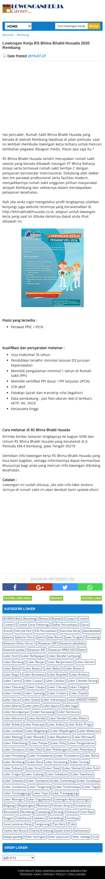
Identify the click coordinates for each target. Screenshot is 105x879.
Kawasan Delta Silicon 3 (19, 643)
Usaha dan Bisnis (15, 830)
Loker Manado (35, 737)
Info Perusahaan (45, 631)
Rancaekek (10, 812)
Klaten (81, 650)
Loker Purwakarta (40, 755)
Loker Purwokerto (68, 755)
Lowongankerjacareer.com (64, 871)
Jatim (40, 637)
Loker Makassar (89, 731)
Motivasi (42, 805)
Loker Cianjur (33, 681)
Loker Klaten (79, 718)
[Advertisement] (52, 97)
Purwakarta (81, 805)
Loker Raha (90, 755)
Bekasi (43, 618)
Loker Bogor (11, 674)
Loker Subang (34, 774)
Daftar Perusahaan (65, 625)
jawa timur (63, 830)
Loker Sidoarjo (13, 768)
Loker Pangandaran (81, 743)
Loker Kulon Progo (79, 724)
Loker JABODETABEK (82, 699)
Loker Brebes (79, 674)
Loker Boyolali (57, 674)
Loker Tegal (91, 787)
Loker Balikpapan (33, 656)
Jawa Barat (54, 637)
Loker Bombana (34, 674)
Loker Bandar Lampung (64, 656)
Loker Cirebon (57, 693)
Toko (72, 824)
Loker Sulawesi (13, 781)
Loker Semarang (56, 762)
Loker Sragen (12, 774)
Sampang (43, 812)
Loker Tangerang (40, 787)
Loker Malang (12, 737)
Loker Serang (80, 762)
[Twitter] (65, 587)
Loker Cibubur (54, 681)
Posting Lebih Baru (17, 598)
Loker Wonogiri (13, 799)
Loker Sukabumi (57, 774)
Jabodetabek (91, 631)
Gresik (7, 631)
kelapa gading (12, 837)
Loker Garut (11, 699)
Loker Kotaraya (34, 724)
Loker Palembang (15, 743)
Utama (34, 830)
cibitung (47, 830)
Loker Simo (33, 768)
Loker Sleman (72, 768)
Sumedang (55, 818)
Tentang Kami (30, 874)
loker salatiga (82, 837)
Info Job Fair (23, 631)
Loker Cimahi (12, 693)
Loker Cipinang (34, 693)
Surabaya (72, 818)
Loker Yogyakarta (39, 799)
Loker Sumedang (63, 781)
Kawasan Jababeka (72, 643)
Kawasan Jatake (14, 650)
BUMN (7, 618)
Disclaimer (76, 874)
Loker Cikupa (36, 687)
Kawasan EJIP (48, 643)
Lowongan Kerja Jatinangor (72, 799)
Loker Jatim (32, 706)
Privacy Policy (54, 874)
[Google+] (40, 587)
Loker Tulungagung (65, 793)
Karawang (92, 637)
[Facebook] (15, 587)
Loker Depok (78, 693)
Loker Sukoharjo (82, 774)
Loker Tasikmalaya (67, 787)
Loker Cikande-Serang (83, 681)
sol (96, 837)
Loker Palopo (39, 743)
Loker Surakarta (14, 787)
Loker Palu (58, 743)
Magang (9, 805)
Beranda (56, 598)
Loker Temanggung (16, 793)
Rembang (27, 812)
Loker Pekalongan (56, 749)
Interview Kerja (70, 631)
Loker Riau (35, 762)
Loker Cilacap (57, 687)
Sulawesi (39, 818)
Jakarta (8, 637)
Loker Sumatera (38, 781)
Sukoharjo (23, 818)
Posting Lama (91, 598)
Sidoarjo (72, 812)
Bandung (30, 618)
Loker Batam (32, 668)
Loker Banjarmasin (60, 662)
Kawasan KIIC (37, 650)
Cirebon (8, 625)
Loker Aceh (11, 656)
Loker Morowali (83, 737)
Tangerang (42, 824)
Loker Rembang (14, 762)
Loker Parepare (13, 749)
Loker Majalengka (63, 731)
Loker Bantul (12, 668)
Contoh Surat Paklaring (33, 625)
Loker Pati (34, 749)
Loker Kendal (36, 718)
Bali (18, 618)
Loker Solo (92, 768)
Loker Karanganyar (16, 712)
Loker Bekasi (53, 668)
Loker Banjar (35, 662)
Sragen (8, 818)
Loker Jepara (51, 706)
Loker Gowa (31, 699)
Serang (58, 812)
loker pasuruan (59, 837)
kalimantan (81, 830)
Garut (85, 625)
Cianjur (70, 618)
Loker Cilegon (78, 687)
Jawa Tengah (74, 637)
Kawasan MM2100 (61, 650)
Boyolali (57, 618)
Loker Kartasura (68, 712)
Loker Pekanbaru (83, 749)
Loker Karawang (43, 712)
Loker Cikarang (13, 687)
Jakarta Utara (25, 637)
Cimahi (83, 618)
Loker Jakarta (12, 706)
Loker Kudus (56, 724)
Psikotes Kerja (61, 805)
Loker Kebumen (14, 718)
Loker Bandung (13, 662)
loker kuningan (36, 837)
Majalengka (26, 805)
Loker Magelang (37, 731)
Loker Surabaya (88, 781)
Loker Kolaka (12, 724)
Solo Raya (87, 812)
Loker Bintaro (74, 668)
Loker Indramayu (53, 699)
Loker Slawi (52, 768)
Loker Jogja (70, 706)
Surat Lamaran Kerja (17, 824)
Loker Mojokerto (59, 737)
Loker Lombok (12, 731)
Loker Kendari (58, 718)
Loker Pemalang (14, 755)
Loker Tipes (41, 793)
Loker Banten (85, 662)
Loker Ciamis (12, 681)
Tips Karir (59, 824)
